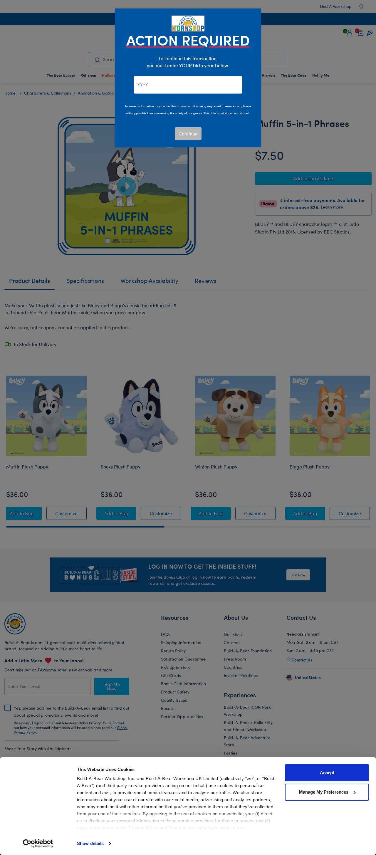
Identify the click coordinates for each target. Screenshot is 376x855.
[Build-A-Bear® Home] (188, 23)
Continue (188, 133)
